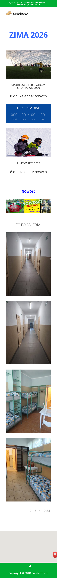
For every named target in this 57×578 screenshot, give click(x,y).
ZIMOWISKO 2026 (28, 163)
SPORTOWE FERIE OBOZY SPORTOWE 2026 (28, 86)
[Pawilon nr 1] (28, 295)
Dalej (47, 510)
